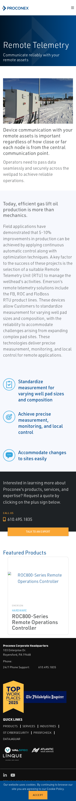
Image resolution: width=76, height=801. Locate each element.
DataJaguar (11, 739)
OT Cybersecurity (16, 732)
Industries (48, 726)
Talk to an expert (38, 531)
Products (10, 726)
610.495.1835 (19, 519)
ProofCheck (42, 732)
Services (28, 726)
